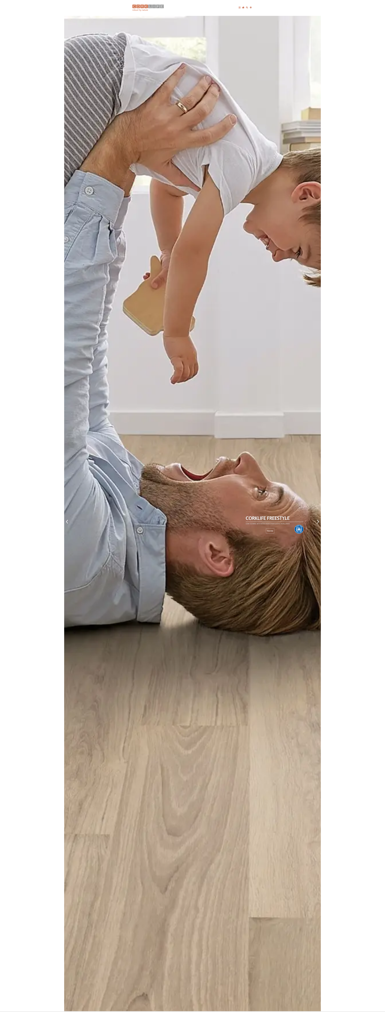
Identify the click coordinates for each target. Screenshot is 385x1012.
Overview (270, 529)
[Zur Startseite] (148, 8)
